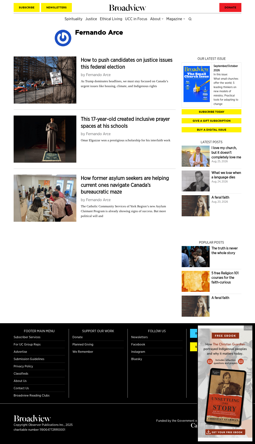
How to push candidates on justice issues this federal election (126, 63)
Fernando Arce (98, 74)
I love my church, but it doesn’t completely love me (226, 152)
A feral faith (220, 197)
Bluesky (136, 359)
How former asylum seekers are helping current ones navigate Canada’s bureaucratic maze (125, 185)
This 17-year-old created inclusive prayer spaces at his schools (125, 122)
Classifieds (21, 373)
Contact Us (21, 388)
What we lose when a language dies (226, 174)
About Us (20, 381)
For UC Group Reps (27, 344)
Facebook (138, 344)
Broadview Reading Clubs (31, 395)
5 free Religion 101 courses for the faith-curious (225, 277)
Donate (77, 337)
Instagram (138, 352)
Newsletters (139, 337)
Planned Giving (82, 344)
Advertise (20, 352)
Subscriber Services (27, 337)
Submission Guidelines (29, 359)
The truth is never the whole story (225, 250)
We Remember (82, 352)
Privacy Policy (23, 366)
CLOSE (248, 327)
